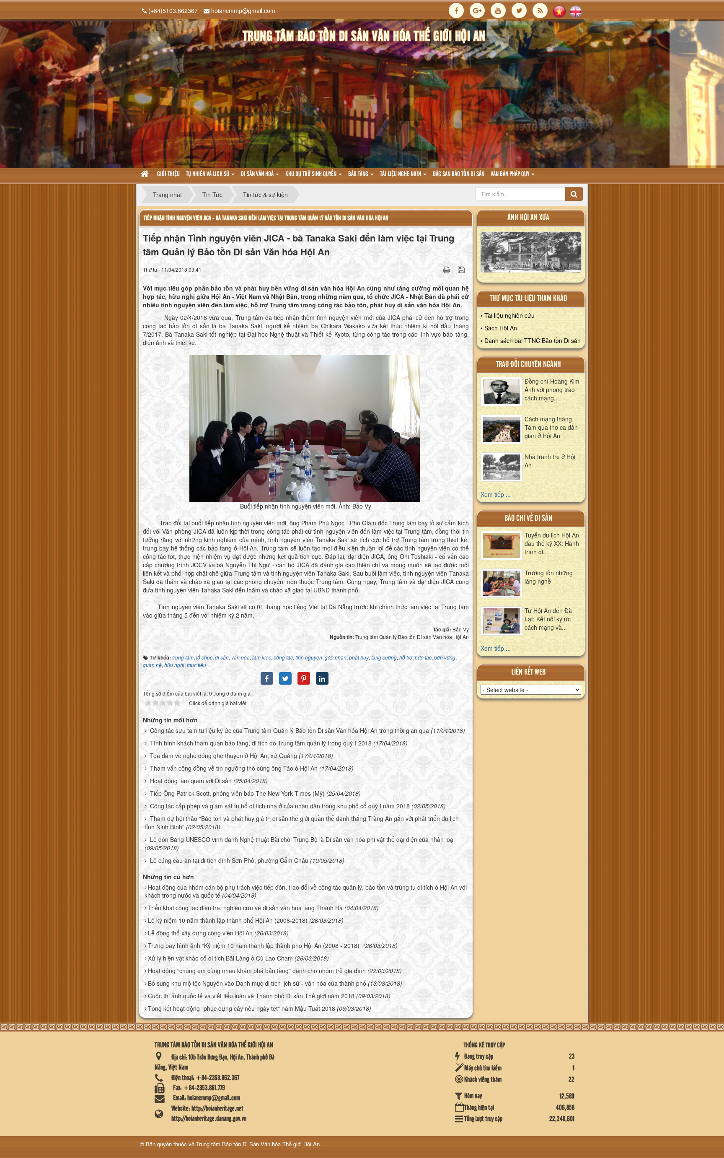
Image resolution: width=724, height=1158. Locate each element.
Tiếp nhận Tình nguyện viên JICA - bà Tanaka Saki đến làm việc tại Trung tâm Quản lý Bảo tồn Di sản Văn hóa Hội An (266, 218)
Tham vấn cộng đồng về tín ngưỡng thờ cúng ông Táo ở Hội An (234, 768)
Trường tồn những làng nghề (549, 577)
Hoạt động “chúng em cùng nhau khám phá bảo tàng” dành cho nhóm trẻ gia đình (257, 970)
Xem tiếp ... (496, 494)
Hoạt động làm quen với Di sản (191, 780)
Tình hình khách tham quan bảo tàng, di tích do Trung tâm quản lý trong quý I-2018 (261, 743)
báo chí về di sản (528, 518)
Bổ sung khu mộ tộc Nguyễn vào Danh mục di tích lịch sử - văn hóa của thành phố (257, 983)
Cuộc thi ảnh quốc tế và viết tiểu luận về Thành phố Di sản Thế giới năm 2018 (251, 996)
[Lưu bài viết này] (462, 269)
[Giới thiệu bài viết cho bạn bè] (436, 269)
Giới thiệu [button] (168, 174)
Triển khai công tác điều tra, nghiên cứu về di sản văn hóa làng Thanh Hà (245, 908)
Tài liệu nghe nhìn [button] (401, 174)
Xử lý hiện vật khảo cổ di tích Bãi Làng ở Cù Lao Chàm (220, 958)
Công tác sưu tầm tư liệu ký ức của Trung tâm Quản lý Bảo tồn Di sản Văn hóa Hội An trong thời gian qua (289, 730)
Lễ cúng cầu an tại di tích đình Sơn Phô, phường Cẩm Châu (229, 860)
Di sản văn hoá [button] (258, 174)
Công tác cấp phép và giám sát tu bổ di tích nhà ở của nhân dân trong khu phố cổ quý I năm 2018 (280, 806)
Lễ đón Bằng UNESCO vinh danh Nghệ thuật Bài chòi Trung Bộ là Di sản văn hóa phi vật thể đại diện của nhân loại (302, 839)
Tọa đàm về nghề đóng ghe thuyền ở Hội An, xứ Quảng (223, 755)
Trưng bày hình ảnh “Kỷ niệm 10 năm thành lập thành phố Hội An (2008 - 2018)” (255, 945)
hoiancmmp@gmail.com (243, 10)
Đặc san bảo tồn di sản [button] (458, 174)
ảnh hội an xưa (528, 217)
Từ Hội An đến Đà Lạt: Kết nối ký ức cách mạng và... (548, 618)
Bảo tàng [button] (359, 174)
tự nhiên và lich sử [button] (208, 174)
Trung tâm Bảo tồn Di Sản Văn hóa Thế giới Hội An (258, 1144)
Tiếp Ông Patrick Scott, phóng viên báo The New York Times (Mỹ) (237, 793)
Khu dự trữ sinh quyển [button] (311, 174)
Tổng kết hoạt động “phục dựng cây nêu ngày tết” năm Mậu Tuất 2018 (241, 1008)
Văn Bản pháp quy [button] (510, 174)
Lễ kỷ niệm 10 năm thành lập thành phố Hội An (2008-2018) (228, 920)
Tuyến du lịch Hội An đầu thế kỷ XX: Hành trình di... (552, 543)
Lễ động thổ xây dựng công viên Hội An (200, 933)
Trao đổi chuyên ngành (528, 364)
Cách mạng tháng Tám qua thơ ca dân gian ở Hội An (551, 427)
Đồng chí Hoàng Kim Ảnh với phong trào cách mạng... (552, 389)
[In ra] (447, 269)
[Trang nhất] (145, 174)
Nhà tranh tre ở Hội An (550, 460)
